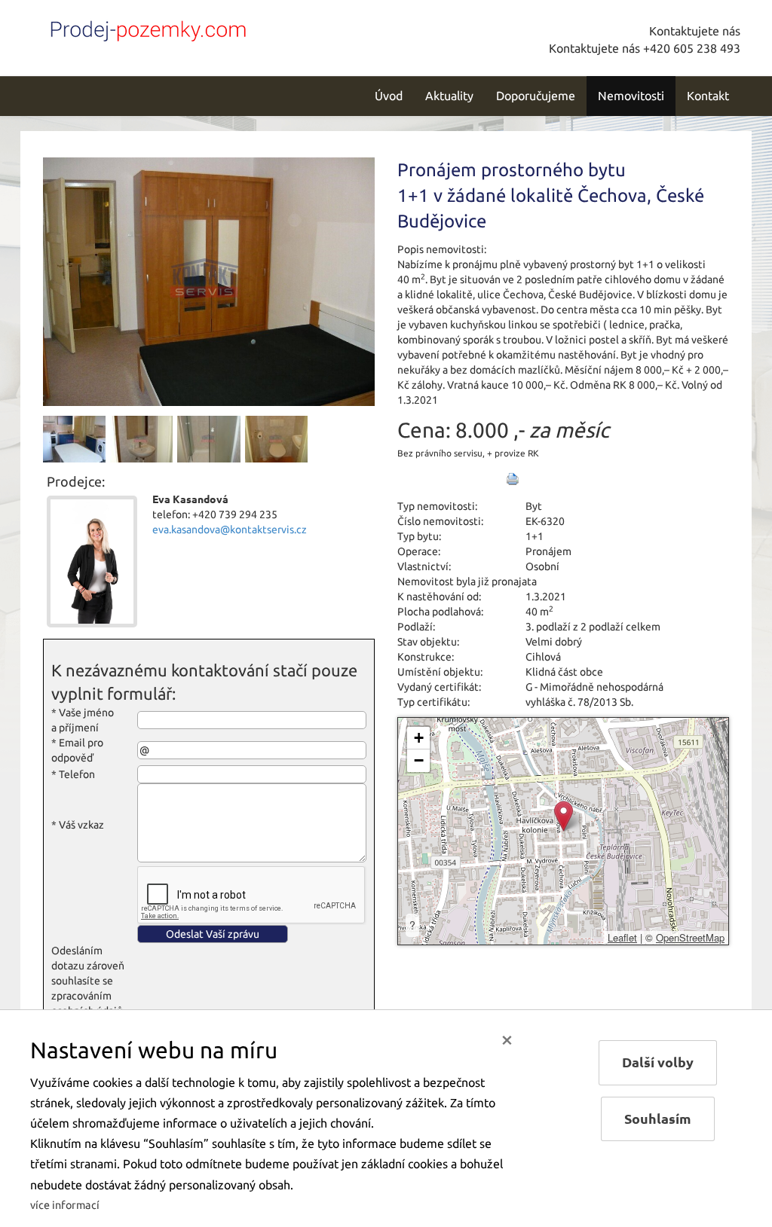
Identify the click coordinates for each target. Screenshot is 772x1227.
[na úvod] (145, 28)
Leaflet (622, 937)
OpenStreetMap (690, 937)
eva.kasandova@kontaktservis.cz (229, 529)
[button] (563, 816)
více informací (65, 1205)
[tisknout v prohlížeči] (512, 479)
